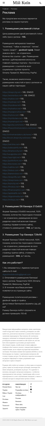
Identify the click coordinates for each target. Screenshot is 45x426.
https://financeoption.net (13, 190)
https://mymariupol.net (12, 121)
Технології (5, 405)
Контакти (18, 401)
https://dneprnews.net (12, 180)
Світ (3, 396)
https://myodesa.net (11, 105)
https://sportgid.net (11, 157)
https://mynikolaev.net (12, 118)
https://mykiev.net (10, 98)
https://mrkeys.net (10, 199)
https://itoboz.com (10, 170)
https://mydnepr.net (11, 102)
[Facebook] (31, 384)
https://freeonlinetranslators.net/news (19, 128)
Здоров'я (5, 408)
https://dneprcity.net (11, 92)
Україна (4, 390)
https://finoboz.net (10, 186)
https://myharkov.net (11, 108)
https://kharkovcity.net (12, 151)
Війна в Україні (7, 393)
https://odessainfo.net (12, 147)
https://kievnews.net (11, 164)
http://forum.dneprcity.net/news (16, 138)
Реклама (18, 398)
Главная (5, 9)
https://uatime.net (10, 167)
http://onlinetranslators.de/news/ (17, 134)
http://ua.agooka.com (11, 154)
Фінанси (5, 402)
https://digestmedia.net (12, 196)
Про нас (18, 387)
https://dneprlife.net (11, 177)
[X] (31, 392)
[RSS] (31, 387)
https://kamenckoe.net (12, 173)
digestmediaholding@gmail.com (16, 274)
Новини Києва (7, 387)
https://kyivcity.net (10, 183)
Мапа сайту (19, 404)
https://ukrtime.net (10, 144)
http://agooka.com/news (13, 125)
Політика (5, 399)
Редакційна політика (22, 390)
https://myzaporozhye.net (13, 112)
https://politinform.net (12, 160)
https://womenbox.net (12, 95)
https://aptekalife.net (11, 193)
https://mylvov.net (10, 115)
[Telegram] (31, 389)
